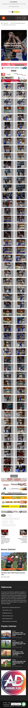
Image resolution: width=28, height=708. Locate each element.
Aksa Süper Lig (21, 569)
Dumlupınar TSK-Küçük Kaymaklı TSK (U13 (18, 634)
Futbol (14, 631)
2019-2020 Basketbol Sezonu (17, 23)
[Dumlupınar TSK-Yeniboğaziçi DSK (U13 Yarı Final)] (6, 653)
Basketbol (8, 50)
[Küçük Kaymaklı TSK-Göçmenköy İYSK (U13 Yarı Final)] (6, 663)
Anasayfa (5, 23)
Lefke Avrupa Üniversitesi (9, 525)
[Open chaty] (24, 704)
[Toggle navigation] (3, 18)
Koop (11, 521)
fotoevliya (5, 521)
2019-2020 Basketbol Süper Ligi (10, 518)
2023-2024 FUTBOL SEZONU (9, 569)
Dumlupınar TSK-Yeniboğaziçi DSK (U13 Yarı (18, 653)
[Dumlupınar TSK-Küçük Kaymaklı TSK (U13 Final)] (6, 634)
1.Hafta (9, 515)
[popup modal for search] (24, 18)
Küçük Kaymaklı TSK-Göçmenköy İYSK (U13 (19, 663)
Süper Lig (16, 50)
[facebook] (17, 18)
